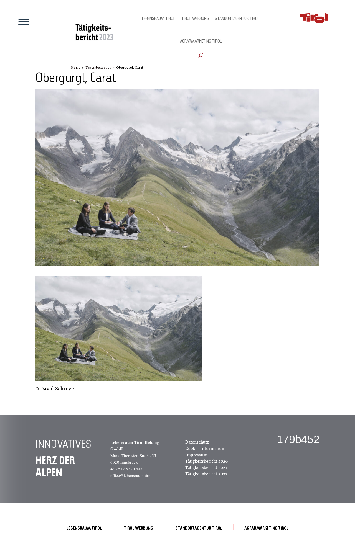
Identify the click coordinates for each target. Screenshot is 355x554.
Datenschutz (197, 442)
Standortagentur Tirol (237, 19)
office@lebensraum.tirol (131, 475)
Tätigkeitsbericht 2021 (206, 467)
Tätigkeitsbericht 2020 (206, 461)
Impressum (196, 454)
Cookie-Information (204, 448)
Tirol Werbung (195, 19)
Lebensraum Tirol (158, 19)
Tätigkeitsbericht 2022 (206, 473)
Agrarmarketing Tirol (201, 41)
